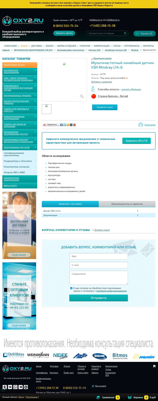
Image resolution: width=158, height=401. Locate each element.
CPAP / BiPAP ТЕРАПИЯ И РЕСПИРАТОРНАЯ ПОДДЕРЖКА (18, 79)
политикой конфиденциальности (111, 290)
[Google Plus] (74, 125)
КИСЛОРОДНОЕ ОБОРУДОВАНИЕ (11, 71)
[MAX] (25, 388)
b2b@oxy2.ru (113, 19)
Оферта (94, 372)
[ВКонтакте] (61, 125)
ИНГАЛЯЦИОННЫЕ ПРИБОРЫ (17, 96)
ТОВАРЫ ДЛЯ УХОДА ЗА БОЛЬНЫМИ (15, 125)
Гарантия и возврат (96, 367)
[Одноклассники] (68, 125)
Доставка (36, 46)
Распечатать (150, 125)
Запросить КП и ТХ (136, 140)
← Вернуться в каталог (101, 58)
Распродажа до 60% (14, 65)
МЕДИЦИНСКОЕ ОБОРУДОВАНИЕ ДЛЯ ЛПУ (16, 133)
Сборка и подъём (66, 46)
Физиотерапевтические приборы (16, 102)
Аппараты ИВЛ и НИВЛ (14, 172)
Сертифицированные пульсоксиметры (14, 154)
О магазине (10, 46)
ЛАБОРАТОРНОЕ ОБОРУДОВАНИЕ (11, 179)
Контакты (148, 46)
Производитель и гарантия (127, 204)
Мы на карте (100, 386)
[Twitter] (64, 125)
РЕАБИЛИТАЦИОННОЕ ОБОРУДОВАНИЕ (14, 118)
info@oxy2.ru (95, 19)
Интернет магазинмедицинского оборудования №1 (22, 21)
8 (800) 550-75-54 (65, 26)
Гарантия (85, 46)
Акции (24, 46)
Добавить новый (102, 230)
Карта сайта (83, 372)
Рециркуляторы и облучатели (18, 161)
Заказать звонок (64, 33)
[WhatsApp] (15, 388)
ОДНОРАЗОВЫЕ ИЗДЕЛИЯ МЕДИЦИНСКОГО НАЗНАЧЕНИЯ (18, 141)
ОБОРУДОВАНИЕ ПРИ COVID (17, 147)
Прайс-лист (69, 372)
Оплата (49, 46)
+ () (102, 26)
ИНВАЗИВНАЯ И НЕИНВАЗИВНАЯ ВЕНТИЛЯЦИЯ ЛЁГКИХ (18, 88)
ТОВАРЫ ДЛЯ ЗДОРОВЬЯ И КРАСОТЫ (16, 110)
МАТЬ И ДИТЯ (10, 186)
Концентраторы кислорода (16, 166)
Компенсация (101, 46)
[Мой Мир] (71, 125)
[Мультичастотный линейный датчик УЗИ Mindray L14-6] (64, 79)
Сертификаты (131, 46)
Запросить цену (105, 107)
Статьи (117, 46)
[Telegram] (20, 388)
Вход (21, 397)
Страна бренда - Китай (113, 96)
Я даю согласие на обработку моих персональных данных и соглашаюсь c (100, 289)
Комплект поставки (70, 204)
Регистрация (31, 397)
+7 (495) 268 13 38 (47, 388)
